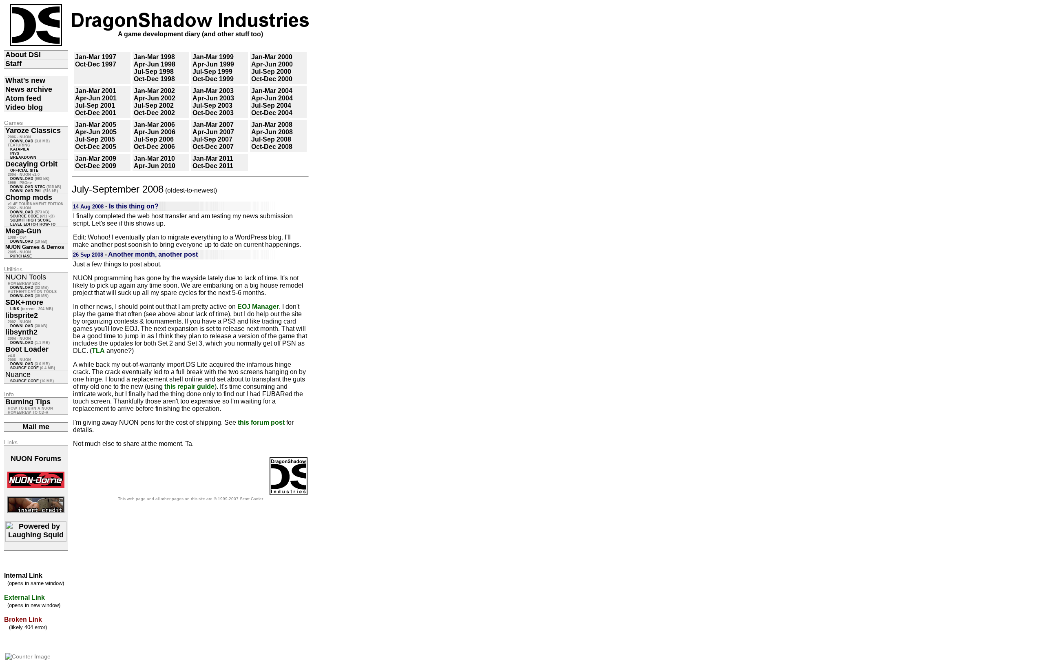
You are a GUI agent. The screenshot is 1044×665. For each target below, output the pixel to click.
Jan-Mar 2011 (212, 158)
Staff (13, 64)
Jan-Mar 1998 (154, 56)
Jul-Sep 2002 (154, 105)
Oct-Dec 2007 (213, 146)
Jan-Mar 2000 (271, 56)
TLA (98, 350)
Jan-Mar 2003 (213, 90)
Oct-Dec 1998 (154, 78)
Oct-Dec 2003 (213, 112)
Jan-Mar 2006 (154, 124)
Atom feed (23, 98)
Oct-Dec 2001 (95, 112)
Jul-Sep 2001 (95, 105)
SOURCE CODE (24, 216)
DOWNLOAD (21, 141)
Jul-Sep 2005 (95, 139)
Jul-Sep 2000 (271, 71)
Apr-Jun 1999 (213, 64)
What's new (25, 80)
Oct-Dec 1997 (95, 64)
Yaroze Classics (33, 130)
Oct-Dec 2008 (271, 146)
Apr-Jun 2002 (154, 98)
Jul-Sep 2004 (271, 105)
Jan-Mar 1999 (213, 56)
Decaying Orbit (31, 164)
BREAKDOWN (23, 157)
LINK (15, 309)
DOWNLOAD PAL (26, 191)
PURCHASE (21, 256)
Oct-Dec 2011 (212, 165)
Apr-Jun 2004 (272, 98)
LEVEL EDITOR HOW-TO (32, 224)
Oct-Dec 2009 (95, 165)
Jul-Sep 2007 (212, 139)
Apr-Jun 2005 (96, 132)
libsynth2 (21, 332)
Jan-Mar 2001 (95, 90)
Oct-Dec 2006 (154, 146)
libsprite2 (21, 315)
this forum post (261, 422)
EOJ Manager (258, 306)
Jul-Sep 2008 (271, 139)
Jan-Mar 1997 (95, 56)
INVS (14, 153)
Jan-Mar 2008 (271, 124)
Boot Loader (27, 349)
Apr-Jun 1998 (154, 64)
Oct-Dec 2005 (95, 146)
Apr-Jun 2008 (272, 132)
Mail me (35, 427)
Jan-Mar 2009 (95, 158)
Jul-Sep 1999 (212, 71)
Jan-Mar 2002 (154, 90)
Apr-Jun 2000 (272, 64)
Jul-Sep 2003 (212, 105)
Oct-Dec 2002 (154, 112)
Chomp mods (28, 197)
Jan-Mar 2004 (271, 90)
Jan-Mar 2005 (95, 124)
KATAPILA (19, 149)
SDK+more (24, 302)
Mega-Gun (23, 231)
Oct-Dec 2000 (271, 78)
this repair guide (189, 386)
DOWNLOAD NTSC (27, 187)
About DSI (23, 55)
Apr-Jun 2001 (96, 98)
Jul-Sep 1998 (154, 71)
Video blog (24, 107)
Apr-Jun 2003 (213, 98)
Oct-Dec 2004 (271, 112)
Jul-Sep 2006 (154, 139)
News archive (28, 89)
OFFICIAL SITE (24, 170)
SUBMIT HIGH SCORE (30, 220)
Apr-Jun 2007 (213, 132)
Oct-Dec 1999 (213, 78)
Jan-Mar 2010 (154, 158)
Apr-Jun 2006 (154, 132)
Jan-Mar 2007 (213, 124)
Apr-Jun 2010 (154, 165)
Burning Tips (28, 402)
